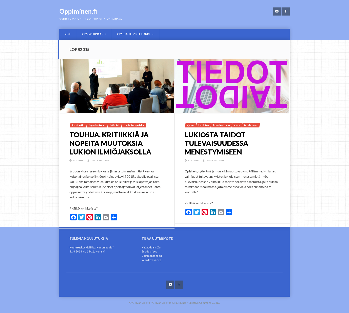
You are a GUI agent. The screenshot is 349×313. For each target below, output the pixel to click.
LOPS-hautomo (97, 125)
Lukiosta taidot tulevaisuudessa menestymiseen (216, 143)
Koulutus (203, 125)
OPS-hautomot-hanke (134, 34)
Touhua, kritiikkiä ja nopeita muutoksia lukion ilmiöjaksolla (110, 143)
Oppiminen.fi (78, 11)
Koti (68, 34)
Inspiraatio (78, 125)
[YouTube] (277, 11)
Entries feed (149, 251)
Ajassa (190, 125)
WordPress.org (151, 260)
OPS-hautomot (101, 160)
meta (237, 125)
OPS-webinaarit (94, 34)
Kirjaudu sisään (151, 247)
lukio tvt (115, 125)
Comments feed (152, 255)
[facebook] (286, 11)
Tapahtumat (251, 125)
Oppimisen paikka (134, 125)
